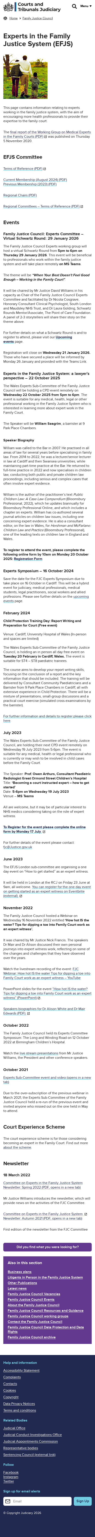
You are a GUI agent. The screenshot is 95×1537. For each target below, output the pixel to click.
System (77, 1214)
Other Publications (22, 1283)
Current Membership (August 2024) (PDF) (35, 180)
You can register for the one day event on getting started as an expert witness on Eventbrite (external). (47, 891)
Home (14, 18)
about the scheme (17, 1147)
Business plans (20, 1272)
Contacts (10, 1384)
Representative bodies (20, 1448)
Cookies (9, 1390)
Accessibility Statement (21, 1370)
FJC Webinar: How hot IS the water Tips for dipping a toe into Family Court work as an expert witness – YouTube (46, 973)
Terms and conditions (19, 1410)
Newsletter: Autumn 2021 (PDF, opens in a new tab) (42, 1218)
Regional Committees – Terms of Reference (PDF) (41, 206)
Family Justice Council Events (31, 1299)
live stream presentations (39, 1053)
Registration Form (28, 559)
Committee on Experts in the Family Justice (37, 1214)
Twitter (8, 1481)
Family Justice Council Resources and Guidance (46, 1310)
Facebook (11, 1472)
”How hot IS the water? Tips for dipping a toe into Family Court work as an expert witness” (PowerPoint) (47, 993)
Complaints (12, 1377)
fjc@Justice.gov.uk (17, 847)
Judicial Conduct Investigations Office (32, 1435)
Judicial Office (14, 1428)
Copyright (11, 1397)
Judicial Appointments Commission (30, 1441)
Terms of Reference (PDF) (22, 168)
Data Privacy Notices (19, 1404)
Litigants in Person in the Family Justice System (45, 1277)
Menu (84, 6)
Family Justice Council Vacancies (34, 1294)
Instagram (10, 1477)
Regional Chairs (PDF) (20, 195)
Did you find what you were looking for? (48, 1247)
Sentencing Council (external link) (29, 1455)
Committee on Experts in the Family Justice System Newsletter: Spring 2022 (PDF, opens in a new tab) (43, 1185)
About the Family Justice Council (33, 1305)
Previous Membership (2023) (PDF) (30, 184)
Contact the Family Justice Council (35, 1322)
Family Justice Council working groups (38, 1316)
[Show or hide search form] (74, 6)
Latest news (17, 1288)
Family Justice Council (38, 18)
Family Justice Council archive (32, 1337)
